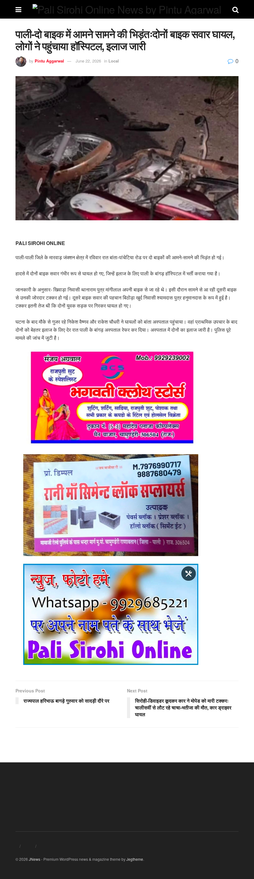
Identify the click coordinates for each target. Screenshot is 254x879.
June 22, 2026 (88, 61)
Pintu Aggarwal (49, 61)
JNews (34, 859)
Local (113, 61)
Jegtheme (134, 859)
